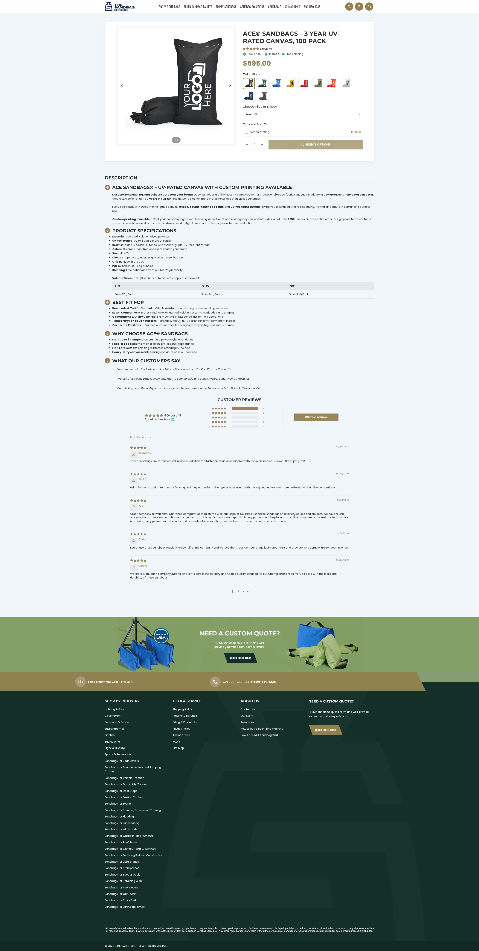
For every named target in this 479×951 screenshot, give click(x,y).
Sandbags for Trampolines (122, 868)
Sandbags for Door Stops (121, 791)
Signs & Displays (115, 748)
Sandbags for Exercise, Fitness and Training (133, 810)
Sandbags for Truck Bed (120, 900)
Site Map (178, 748)
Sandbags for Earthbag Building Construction (134, 855)
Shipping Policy (182, 709)
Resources (247, 722)
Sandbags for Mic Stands (121, 829)
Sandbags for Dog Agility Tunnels (126, 784)
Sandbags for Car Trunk (120, 894)
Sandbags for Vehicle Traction (124, 778)
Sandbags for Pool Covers (121, 887)
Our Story (247, 716)
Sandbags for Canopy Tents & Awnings (130, 849)
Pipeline (110, 735)
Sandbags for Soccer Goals (122, 874)
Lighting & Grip (114, 709)
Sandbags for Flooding (119, 816)
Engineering (112, 741)
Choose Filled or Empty (260, 107)
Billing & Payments (185, 722)
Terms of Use (181, 735)
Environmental (114, 729)
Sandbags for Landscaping (122, 823)
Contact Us (248, 709)
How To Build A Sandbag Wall (259, 735)
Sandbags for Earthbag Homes (125, 907)
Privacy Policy (181, 729)
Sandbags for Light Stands (122, 862)
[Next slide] (231, 86)
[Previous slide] (121, 86)
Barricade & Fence (117, 722)
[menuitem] (169, 6)
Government (113, 716)
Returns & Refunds (185, 716)
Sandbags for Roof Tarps (121, 842)
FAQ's (176, 741)
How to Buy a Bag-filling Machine (262, 729)
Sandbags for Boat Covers (122, 761)
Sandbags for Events (118, 803)
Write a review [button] (316, 417)
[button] (251, 49)
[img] (138, 448)
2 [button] (238, 591)
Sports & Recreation (118, 754)
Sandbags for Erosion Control (124, 797)
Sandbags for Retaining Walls (124, 881)
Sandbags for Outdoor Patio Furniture (129, 836)
